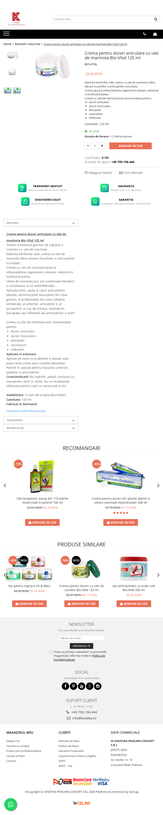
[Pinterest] (73, 686)
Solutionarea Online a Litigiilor (77, 756)
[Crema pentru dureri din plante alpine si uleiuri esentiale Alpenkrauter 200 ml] (121, 476)
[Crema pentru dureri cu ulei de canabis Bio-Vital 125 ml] (81, 568)
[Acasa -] (24, 19)
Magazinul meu (19, 732)
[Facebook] (65, 686)
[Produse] (7, 35)
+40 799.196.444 (84, 712)
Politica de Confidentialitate (23, 751)
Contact (11, 761)
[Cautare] (156, 19)
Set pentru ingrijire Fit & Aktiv (29, 586)
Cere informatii (132, 173)
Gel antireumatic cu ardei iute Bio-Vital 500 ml (133, 588)
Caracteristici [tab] (15, 420)
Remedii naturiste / (29, 44)
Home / (8, 44)
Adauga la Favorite (100, 173)
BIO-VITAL (91, 64)
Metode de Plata (69, 741)
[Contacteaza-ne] (144, 34)
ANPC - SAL (66, 766)
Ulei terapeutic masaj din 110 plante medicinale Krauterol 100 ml (42, 500)
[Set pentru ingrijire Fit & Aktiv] (29, 568)
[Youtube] (81, 686)
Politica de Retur (69, 746)
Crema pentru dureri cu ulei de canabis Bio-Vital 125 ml (81, 588)
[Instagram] (97, 686)
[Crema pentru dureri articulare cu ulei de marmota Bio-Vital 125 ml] (50, 64)
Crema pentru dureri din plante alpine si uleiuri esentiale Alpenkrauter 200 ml (121, 500)
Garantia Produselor (71, 751)
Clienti (64, 732)
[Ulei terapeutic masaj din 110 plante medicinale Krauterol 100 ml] (42, 476)
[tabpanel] (50, 64)
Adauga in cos (131, 146)
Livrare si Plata (15, 756)
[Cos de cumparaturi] (155, 34)
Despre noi (13, 741)
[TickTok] (89, 686)
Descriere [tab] (12, 223)
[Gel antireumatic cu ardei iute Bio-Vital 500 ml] (134, 568)
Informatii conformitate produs (26, 411)
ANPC (62, 761)
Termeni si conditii (17, 746)
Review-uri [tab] (15, 428)
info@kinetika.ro (84, 718)
